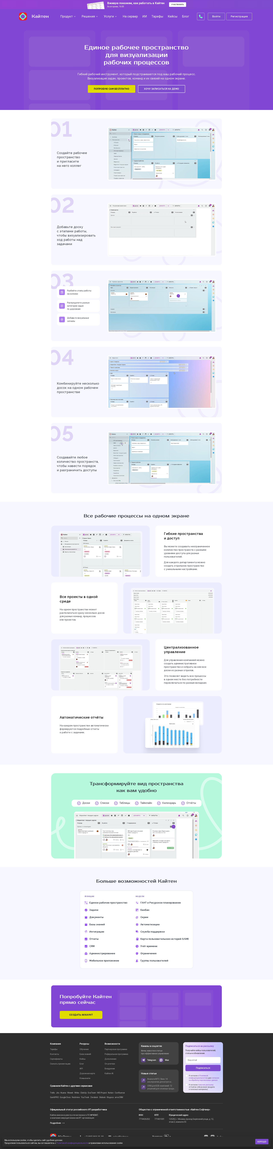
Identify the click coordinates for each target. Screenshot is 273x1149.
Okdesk (102, 1097)
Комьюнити (85, 1078)
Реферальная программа (116, 1054)
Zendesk (94, 1097)
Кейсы (82, 1059)
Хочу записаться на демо (161, 89)
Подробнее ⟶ (57, 1123)
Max (167, 1060)
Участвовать (177, 5)
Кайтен (40, 16)
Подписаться (203, 1068)
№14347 (94, 1115)
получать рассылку (205, 1085)
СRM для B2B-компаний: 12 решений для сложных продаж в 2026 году (161, 1087)
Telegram (151, 1060)
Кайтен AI (109, 1073)
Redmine (76, 1097)
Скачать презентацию (60, 1064)
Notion (111, 1093)
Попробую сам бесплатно (111, 89)
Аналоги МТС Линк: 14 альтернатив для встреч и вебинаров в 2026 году (159, 1080)
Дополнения (110, 1059)
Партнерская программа (116, 1049)
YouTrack (85, 1097)
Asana (63, 1093)
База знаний (85, 1054)
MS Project (102, 1093)
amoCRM (119, 1097)
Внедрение (110, 1068)
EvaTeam (92, 1093)
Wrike (76, 1093)
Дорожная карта (87, 1073)
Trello (52, 1093)
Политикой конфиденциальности (72, 1143)
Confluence (120, 1093)
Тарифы (53, 1049)
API (81, 1068)
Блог (82, 1064)
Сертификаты (56, 1059)
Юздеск (110, 1097)
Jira (57, 1093)
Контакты (54, 1054)
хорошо (261, 1142)
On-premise (110, 1064)
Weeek (70, 1093)
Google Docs (65, 1097)
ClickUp (83, 1093)
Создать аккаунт (81, 1014)
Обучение (84, 1049)
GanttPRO (54, 1097)
